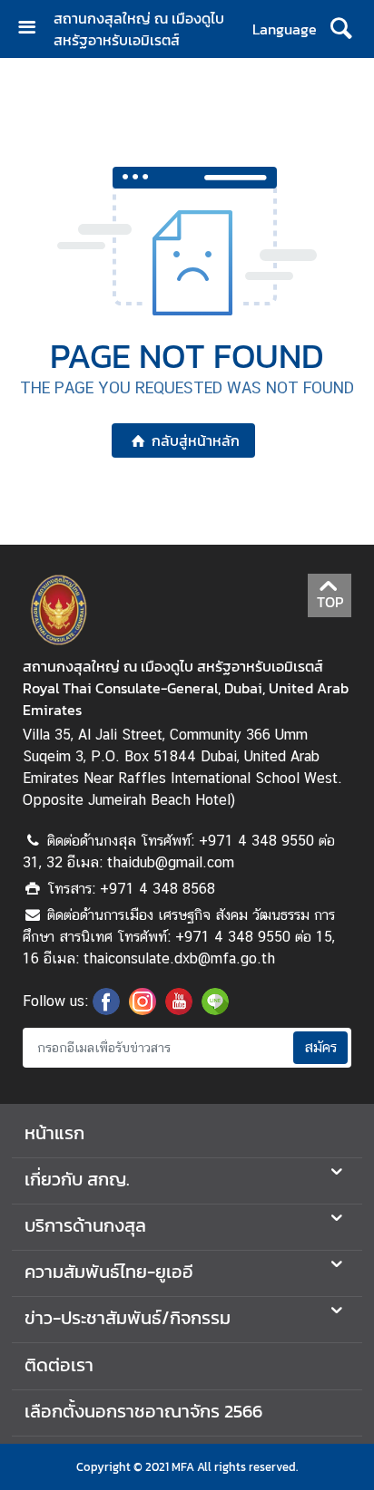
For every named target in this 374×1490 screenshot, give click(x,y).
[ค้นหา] (340, 29)
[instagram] (142, 1010)
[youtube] (179, 1010)
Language (284, 29)
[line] (215, 1010)
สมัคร (320, 1047)
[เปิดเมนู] (34, 29)
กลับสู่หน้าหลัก (196, 440)
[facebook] (106, 1010)
